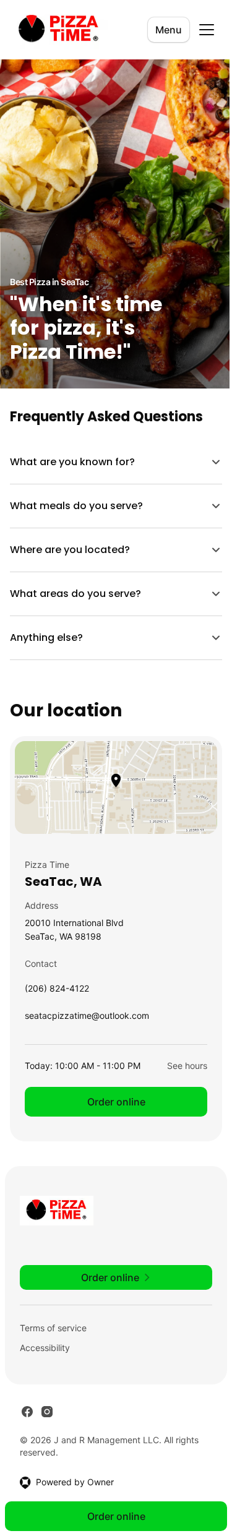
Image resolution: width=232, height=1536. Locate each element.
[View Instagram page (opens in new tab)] (47, 1411)
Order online (111, 1102)
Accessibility (45, 1347)
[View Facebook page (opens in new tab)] (27, 1411)
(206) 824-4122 (57, 991)
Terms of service (53, 1328)
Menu (168, 30)
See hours (178, 1065)
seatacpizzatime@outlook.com (87, 1018)
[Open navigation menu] (206, 29)
